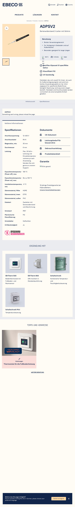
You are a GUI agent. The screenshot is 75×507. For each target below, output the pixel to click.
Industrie (40, 21)
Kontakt (55, 15)
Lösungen (37, 15)
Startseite (29, 21)
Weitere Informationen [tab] (14, 123)
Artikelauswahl (30, 101)
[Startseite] (12, 5)
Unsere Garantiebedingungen (50, 190)
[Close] (69, 499)
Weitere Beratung (37, 372)
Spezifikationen (45, 101)
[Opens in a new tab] (20, 232)
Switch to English (58, 498)
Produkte (19, 15)
